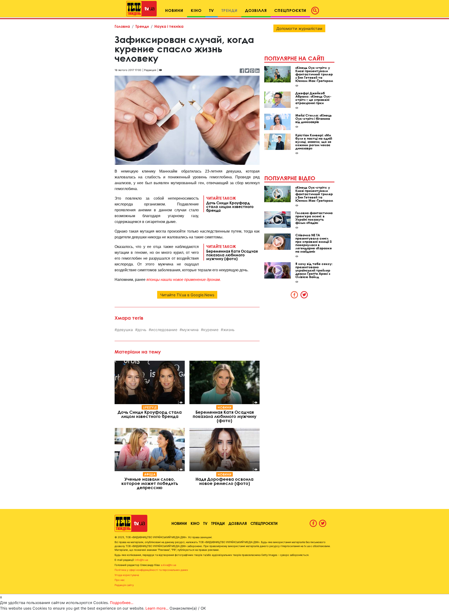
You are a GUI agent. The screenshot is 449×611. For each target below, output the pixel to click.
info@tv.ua (141, 560)
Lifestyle (150, 407)
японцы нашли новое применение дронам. (183, 280)
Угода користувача (127, 575)
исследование (164, 329)
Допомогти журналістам (299, 28)
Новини (224, 407)
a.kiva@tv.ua (168, 565)
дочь (142, 329)
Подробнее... (121, 602)
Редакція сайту (124, 585)
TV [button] (211, 10)
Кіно (195, 523)
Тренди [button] (229, 10)
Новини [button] (174, 10)
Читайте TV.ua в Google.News (187, 295)
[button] (316, 10)
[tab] (294, 294)
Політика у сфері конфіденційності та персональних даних (151, 570)
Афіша (150, 474)
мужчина (190, 329)
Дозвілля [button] (256, 10)
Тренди (142, 26)
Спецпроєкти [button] (290, 10)
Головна (122, 26)
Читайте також (229, 204)
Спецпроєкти (264, 523)
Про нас (120, 580)
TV (205, 523)
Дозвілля (237, 523)
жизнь (229, 329)
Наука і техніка (169, 26)
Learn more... (156, 608)
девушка (125, 329)
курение (210, 329)
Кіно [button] (196, 10)
